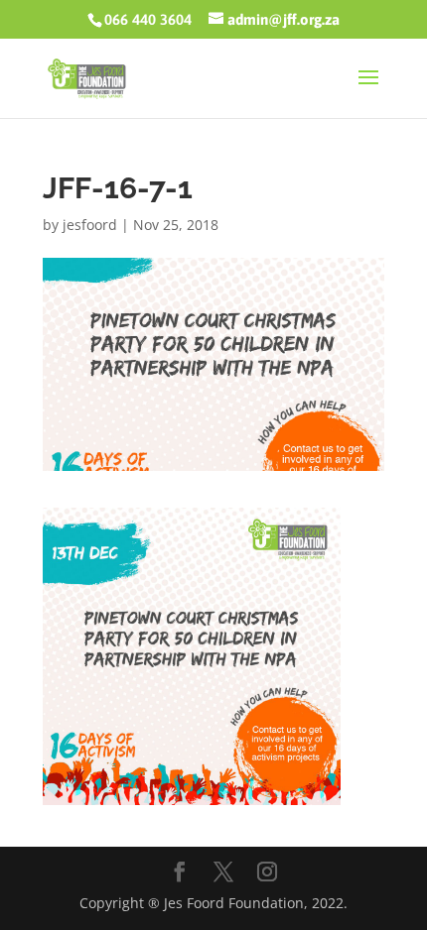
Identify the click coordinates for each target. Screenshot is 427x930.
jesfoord (90, 224)
